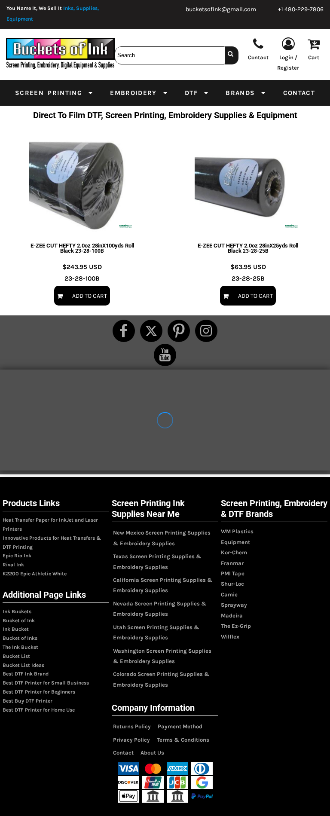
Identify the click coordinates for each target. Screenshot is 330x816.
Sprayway (234, 605)
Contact (123, 752)
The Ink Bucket (20, 647)
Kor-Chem (234, 552)
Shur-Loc (232, 584)
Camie (229, 594)
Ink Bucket (16, 629)
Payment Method (180, 726)
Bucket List (16, 656)
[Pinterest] (179, 331)
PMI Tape (232, 573)
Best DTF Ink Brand (26, 674)
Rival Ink (13, 565)
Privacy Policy (131, 740)
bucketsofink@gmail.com (221, 9)
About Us (152, 752)
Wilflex (230, 636)
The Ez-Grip (236, 626)
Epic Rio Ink (17, 556)
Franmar (232, 563)
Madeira (232, 615)
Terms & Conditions (183, 740)
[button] (54, 93)
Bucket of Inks (20, 638)
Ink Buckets (17, 611)
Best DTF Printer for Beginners (39, 692)
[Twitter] (151, 331)
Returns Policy (132, 726)
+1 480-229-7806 (301, 9)
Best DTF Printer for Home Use (39, 710)
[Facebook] (124, 331)
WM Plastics (237, 531)
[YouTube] (165, 355)
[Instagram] (206, 331)
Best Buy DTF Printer (27, 701)
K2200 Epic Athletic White (35, 574)
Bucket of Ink (19, 620)
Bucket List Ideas (23, 665)
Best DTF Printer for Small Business (46, 683)
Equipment (235, 542)
